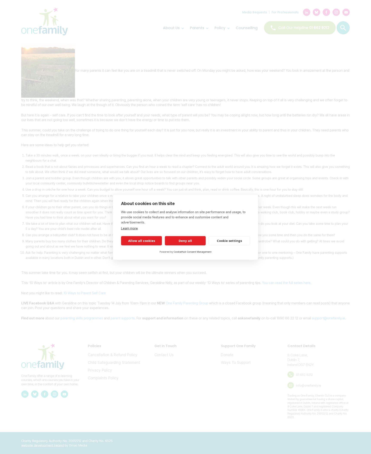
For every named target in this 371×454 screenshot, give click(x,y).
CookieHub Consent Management (192, 251)
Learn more (129, 228)
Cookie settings (229, 240)
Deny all (185, 240)
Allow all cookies (141, 240)
